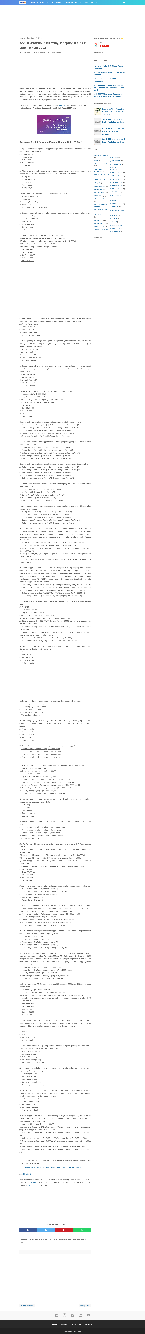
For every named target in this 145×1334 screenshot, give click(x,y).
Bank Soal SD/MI (37, 2)
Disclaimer (89, 1324)
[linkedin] (80, 1317)
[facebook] (28, 1230)
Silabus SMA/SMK (118, 210)
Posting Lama (84, 1306)
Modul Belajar (91, 2)
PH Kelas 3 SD (117, 179)
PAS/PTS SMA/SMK (102, 230)
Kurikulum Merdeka (101, 199)
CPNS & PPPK (100, 179)
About (54, 1324)
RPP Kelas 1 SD (117, 195)
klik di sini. (27, 1174)
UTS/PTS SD (116, 231)
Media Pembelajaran (102, 215)
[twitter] (46, 1230)
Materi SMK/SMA (101, 209)
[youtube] (88, 1317)
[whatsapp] (82, 1230)
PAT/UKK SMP (116, 164)
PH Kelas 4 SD (117, 182)
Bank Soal (27, 52)
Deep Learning (100, 186)
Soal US (114, 218)
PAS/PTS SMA (100, 226)
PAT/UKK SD (116, 161)
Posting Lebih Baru (27, 1306)
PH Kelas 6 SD (117, 189)
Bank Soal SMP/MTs (55, 2)
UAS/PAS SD (116, 228)
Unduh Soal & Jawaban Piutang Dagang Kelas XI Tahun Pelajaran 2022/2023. (54, 1167)
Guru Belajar (99, 189)
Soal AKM (115, 215)
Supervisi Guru (117, 225)
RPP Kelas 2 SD (117, 200)
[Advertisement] (63, 15)
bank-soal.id (77, 1331)
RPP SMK (115, 207)
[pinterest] (64, 1230)
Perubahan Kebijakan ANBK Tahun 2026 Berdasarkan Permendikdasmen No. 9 (109, 87)
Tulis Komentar (56, 52)
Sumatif (114, 222)
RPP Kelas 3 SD (117, 204)
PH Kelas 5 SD (117, 185)
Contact (64, 1324)
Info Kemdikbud (100, 192)
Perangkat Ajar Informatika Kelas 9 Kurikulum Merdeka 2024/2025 (113, 111)
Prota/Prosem (116, 192)
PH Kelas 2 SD (117, 176)
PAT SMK (115, 158)
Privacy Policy (76, 1324)
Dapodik (98, 183)
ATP (96, 160)
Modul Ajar (98, 220)
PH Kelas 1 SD (117, 173)
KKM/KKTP (99, 196)
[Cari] (124, 3)
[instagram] (64, 1317)
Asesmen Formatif (101, 155)
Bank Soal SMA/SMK (74, 2)
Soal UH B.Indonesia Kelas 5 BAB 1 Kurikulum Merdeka (113, 131)
